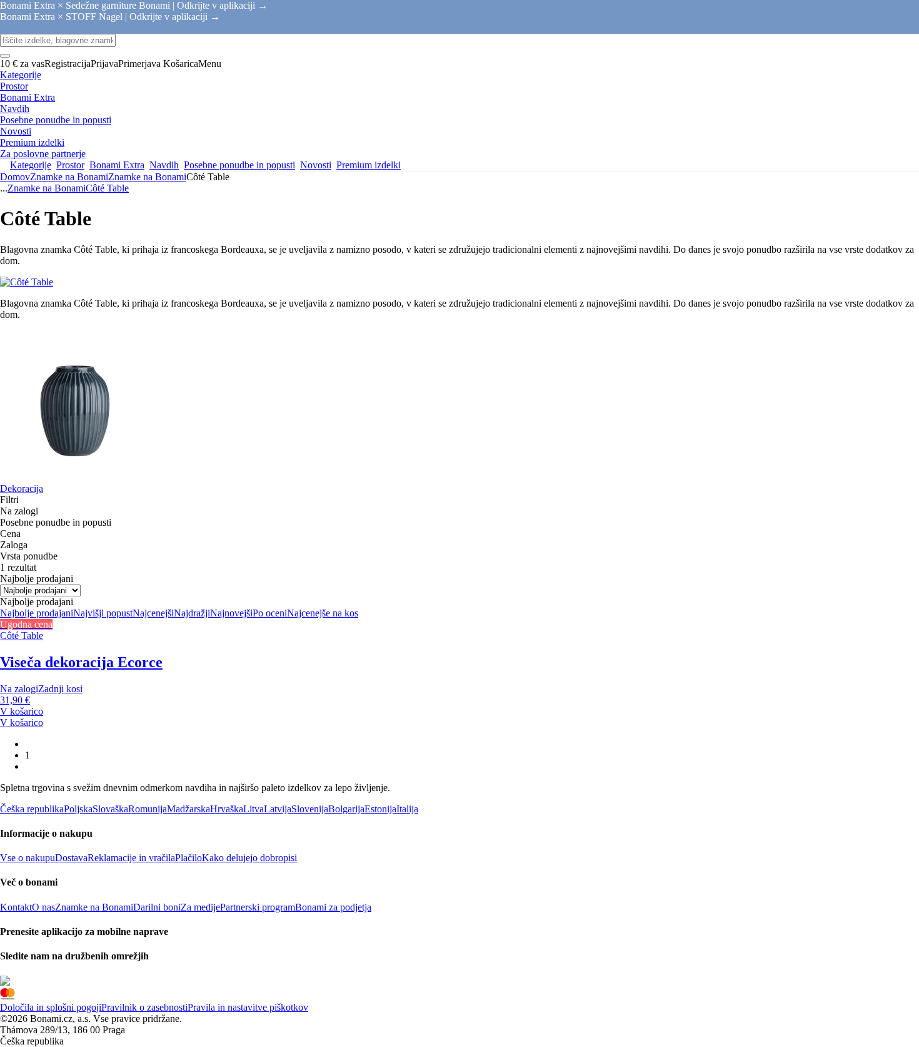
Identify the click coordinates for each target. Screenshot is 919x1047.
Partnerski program (257, 907)
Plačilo (188, 857)
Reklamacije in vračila (131, 857)
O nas (43, 907)
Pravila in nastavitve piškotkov (248, 1007)
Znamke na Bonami (147, 176)
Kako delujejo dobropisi (249, 857)
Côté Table (107, 188)
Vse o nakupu (27, 857)
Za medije (200, 907)
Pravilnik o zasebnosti (144, 1007)
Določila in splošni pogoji (50, 1007)
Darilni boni (157, 907)
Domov (15, 176)
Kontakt (16, 907)
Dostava (71, 857)
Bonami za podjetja (333, 907)
